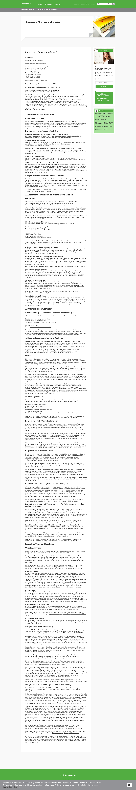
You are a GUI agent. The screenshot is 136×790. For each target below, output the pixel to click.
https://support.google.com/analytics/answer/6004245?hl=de (55, 614)
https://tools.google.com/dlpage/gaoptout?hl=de (66, 601)
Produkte (58, 4)
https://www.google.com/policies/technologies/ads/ (69, 681)
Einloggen (48, 4)
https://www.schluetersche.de (41, 237)
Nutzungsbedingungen (79, 4)
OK (129, 785)
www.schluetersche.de (32, 77)
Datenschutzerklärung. (11, 787)
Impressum (92, 4)
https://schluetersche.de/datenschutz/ (67, 334)
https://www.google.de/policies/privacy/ (65, 733)
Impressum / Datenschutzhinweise (48, 9)
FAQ (87, 4)
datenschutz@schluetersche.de (40, 327)
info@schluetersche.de (32, 76)
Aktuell (40, 4)
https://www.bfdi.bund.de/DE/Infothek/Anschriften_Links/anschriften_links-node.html (59, 266)
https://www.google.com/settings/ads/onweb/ (49, 664)
